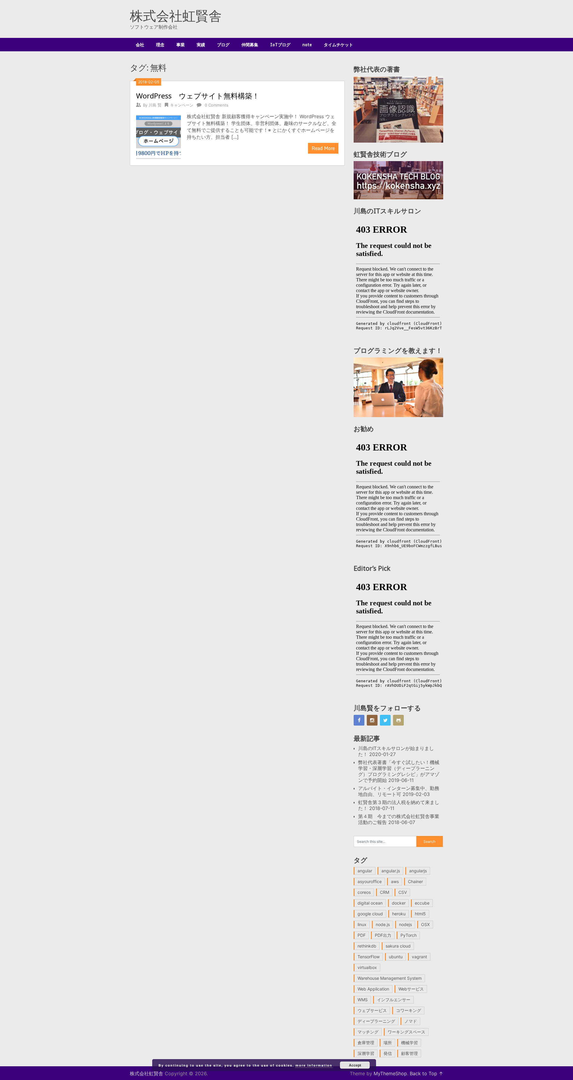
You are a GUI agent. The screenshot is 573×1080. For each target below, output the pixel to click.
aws (395, 881)
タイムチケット (338, 44)
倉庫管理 (366, 1042)
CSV (402, 892)
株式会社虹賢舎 (176, 15)
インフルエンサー (393, 999)
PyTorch (409, 935)
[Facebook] (359, 720)
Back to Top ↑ (426, 1073)
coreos (364, 892)
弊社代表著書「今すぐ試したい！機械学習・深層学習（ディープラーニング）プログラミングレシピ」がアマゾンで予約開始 (398, 771)
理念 (160, 44)
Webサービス (411, 988)
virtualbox (367, 967)
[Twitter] (385, 720)
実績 (201, 44)
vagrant (419, 956)
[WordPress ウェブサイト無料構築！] (158, 136)
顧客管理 (409, 1053)
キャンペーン (181, 105)
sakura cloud (398, 945)
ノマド (410, 1021)
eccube (422, 902)
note (307, 44)
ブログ (223, 44)
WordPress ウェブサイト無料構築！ (197, 96)
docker (399, 902)
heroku (399, 913)
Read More (323, 148)
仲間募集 (249, 44)
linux (362, 924)
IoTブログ (280, 44)
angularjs (418, 870)
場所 (387, 1042)
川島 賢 (155, 105)
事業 (180, 44)
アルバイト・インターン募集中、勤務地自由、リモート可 (398, 791)
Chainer (415, 881)
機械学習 (409, 1042)
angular (365, 870)
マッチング (368, 1031)
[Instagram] (372, 720)
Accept (355, 1065)
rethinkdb (367, 945)
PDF (362, 935)
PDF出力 (383, 935)
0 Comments (216, 105)
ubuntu (396, 956)
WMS (363, 999)
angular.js (390, 870)
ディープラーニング (376, 1021)
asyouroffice (370, 881)
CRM (384, 892)
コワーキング (408, 1010)
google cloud (370, 913)
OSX (425, 924)
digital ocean (370, 902)
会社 (140, 44)
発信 (387, 1053)
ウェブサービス (372, 1010)
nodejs (405, 924)
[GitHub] (398, 720)
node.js (383, 924)
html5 (420, 913)
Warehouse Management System (390, 978)
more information (313, 1065)
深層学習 (366, 1053)
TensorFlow (369, 956)
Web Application (373, 988)
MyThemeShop (390, 1073)
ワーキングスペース (406, 1031)
